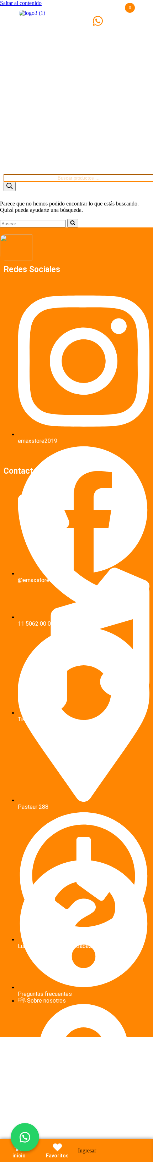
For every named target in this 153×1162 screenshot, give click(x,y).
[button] (25, 1137)
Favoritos (57, 1155)
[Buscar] (10, 186)
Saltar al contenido (21, 3)
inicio (19, 1155)
